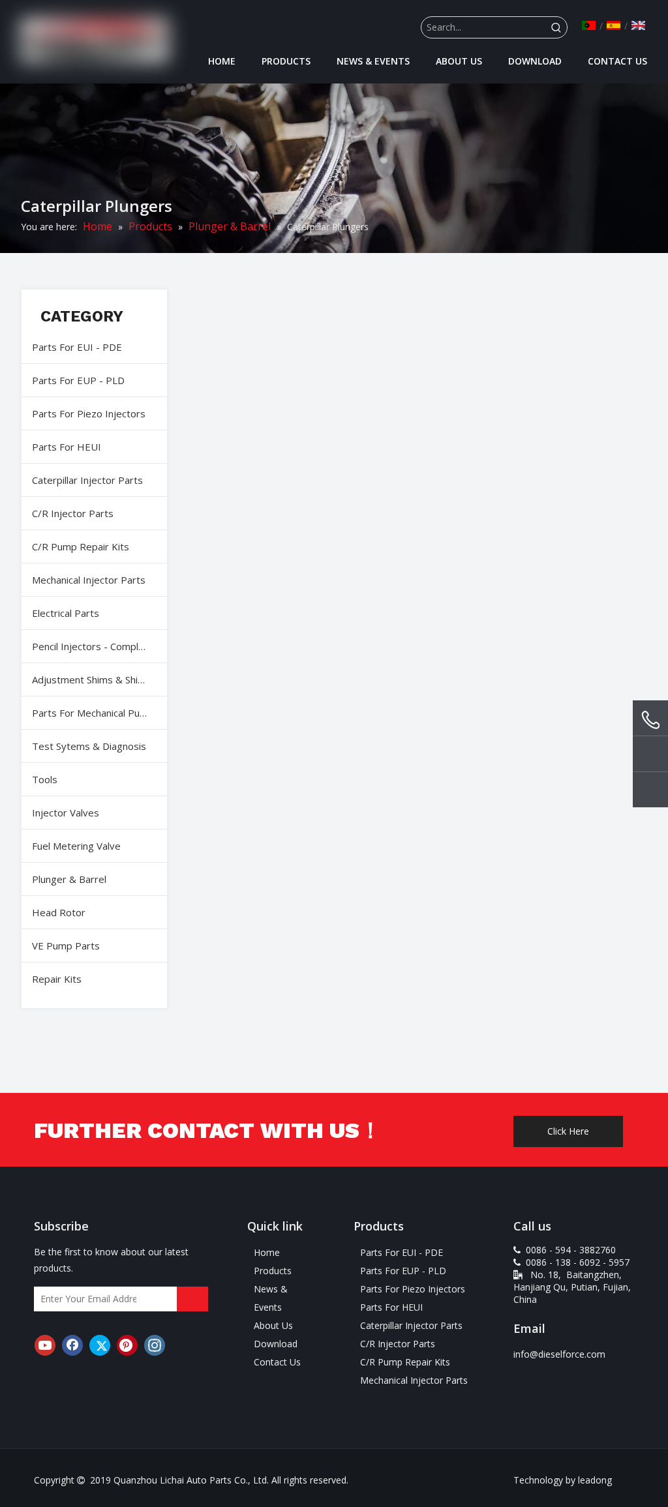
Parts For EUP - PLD (78, 380)
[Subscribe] (192, 1299)
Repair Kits (57, 978)
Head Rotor (58, 912)
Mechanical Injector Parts (88, 579)
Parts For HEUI (66, 446)
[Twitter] (99, 1345)
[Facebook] (72, 1345)
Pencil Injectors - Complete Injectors (99, 646)
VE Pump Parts (66, 945)
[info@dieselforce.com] (650, 756)
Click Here (568, 1131)
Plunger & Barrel (69, 879)
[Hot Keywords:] (556, 27)
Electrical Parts (65, 612)
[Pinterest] (127, 1345)
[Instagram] (154, 1345)
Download (275, 1343)
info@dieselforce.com (559, 1354)
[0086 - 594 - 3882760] (650, 720)
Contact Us (277, 1362)
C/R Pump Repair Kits (80, 546)
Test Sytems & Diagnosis (89, 746)
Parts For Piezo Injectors (88, 413)
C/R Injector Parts (73, 513)
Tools (44, 779)
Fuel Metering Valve (76, 845)
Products (273, 1270)
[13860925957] (650, 791)
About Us (273, 1325)
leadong (595, 1480)
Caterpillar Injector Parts (87, 479)
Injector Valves (65, 812)
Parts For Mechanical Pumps (95, 712)
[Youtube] (45, 1345)
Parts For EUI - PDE (77, 346)
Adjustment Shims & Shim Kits (99, 679)
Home (267, 1252)
